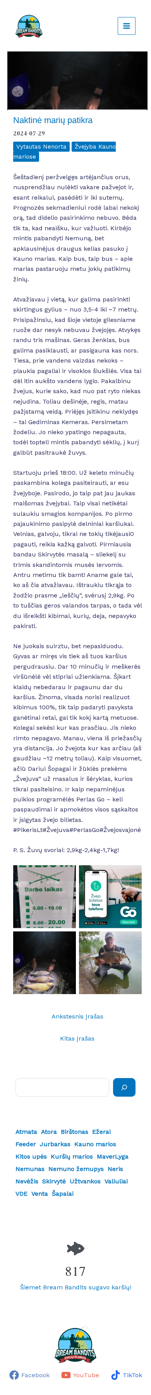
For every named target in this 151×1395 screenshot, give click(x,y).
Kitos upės (31, 1156)
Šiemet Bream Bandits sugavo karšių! (75, 1287)
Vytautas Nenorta (41, 146)
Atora (49, 1131)
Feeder (25, 1144)
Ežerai (101, 1131)
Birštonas (74, 1131)
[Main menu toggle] (127, 26)
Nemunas (30, 1168)
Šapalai (63, 1193)
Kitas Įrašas (77, 1038)
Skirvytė (54, 1181)
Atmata (26, 1131)
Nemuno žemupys (76, 1168)
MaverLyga (113, 1156)
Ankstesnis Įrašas (77, 1016)
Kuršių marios (72, 1156)
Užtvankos (85, 1181)
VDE (21, 1193)
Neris (115, 1168)
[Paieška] (124, 1087)
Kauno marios (95, 1144)
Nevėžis (26, 1181)
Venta (39, 1193)
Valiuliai (116, 1181)
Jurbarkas (55, 1144)
